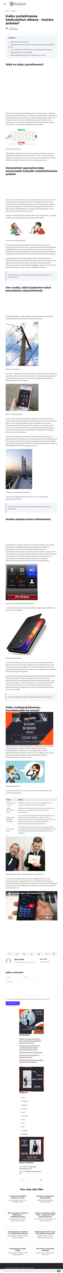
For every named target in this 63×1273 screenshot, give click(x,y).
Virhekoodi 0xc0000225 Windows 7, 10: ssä (17, 1197)
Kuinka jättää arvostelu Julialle (18, 1249)
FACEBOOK (24, 1101)
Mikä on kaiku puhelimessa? (20, 42)
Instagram (24, 1105)
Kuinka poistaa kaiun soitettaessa (21, 52)
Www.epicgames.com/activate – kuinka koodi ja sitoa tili (18, 1232)
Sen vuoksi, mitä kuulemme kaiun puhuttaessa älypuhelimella (31, 49)
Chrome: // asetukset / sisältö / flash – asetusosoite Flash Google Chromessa (45, 1215)
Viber (22, 1127)
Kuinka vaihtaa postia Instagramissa (30, 1052)
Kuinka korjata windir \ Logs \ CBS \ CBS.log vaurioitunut (45, 1232)
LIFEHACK (24, 1108)
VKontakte (24, 1130)
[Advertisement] (31, 77)
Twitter (23, 1123)
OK (59, 1271)
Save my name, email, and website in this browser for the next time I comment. (28, 999)
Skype (23, 1112)
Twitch (23, 1119)
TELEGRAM (24, 1116)
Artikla (23, 1098)
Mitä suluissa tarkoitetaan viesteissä (45, 1249)
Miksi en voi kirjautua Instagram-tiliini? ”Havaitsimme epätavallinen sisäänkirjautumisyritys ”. (30, 1041)
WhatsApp (24, 1134)
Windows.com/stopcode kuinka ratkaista (45, 1197)
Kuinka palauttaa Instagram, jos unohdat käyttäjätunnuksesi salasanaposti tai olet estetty (29, 1047)
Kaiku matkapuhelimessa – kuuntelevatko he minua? (28, 55)
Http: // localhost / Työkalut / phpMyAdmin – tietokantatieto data (18, 1215)
